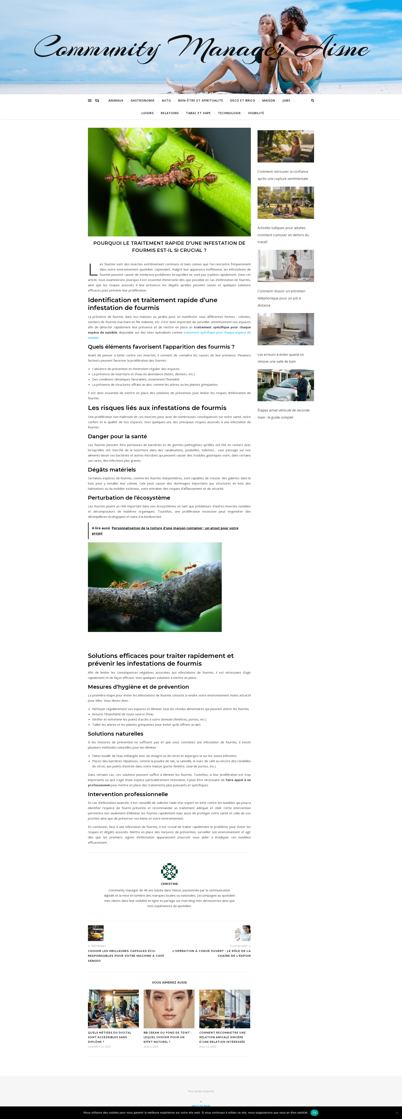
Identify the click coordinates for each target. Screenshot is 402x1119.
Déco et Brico (242, 100)
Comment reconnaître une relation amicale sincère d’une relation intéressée (222, 1037)
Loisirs (148, 113)
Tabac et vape (198, 113)
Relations (170, 113)
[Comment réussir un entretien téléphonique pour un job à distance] (286, 266)
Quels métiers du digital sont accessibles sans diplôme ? (109, 1037)
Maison (268, 100)
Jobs (286, 100)
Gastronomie (143, 100)
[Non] (397, 1113)
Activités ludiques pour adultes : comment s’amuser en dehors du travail (283, 235)
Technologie (229, 113)
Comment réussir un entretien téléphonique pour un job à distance (281, 298)
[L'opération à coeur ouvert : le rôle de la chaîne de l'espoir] (243, 933)
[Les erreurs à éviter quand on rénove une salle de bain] (286, 329)
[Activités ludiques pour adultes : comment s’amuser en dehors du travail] (286, 203)
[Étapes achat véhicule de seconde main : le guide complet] (286, 385)
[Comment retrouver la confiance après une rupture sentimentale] (286, 146)
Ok (314, 1112)
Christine (169, 884)
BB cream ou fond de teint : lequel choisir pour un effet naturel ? (168, 1037)
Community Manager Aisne (201, 47)
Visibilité (256, 113)
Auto (166, 100)
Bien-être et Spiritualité (200, 100)
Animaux (116, 100)
